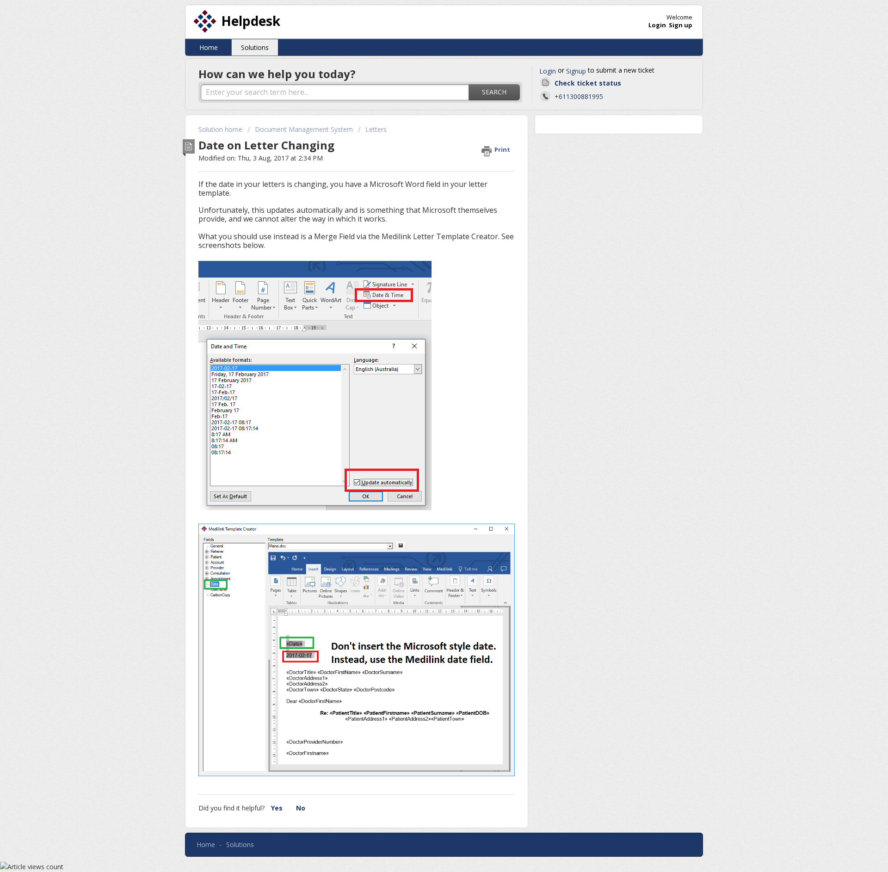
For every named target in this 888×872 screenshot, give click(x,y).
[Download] (426, 321)
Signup (576, 71)
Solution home (221, 129)
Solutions (255, 47)
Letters (376, 129)
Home (208, 47)
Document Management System (304, 129)
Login (547, 71)
